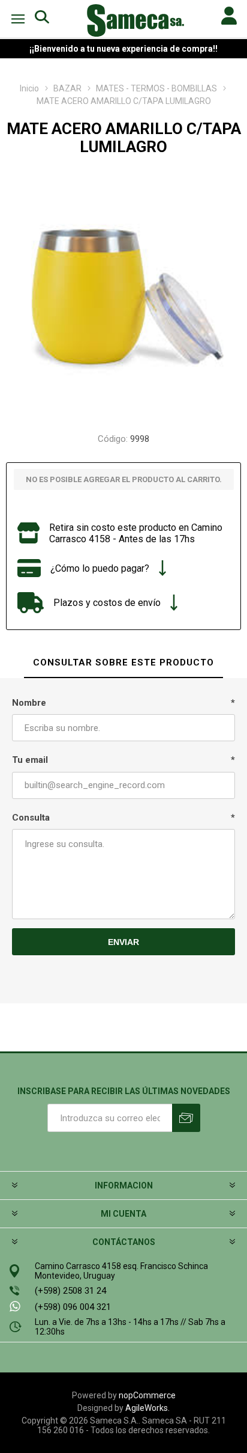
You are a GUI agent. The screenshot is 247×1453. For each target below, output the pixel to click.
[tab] (123, 663)
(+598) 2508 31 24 (70, 1290)
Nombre (29, 702)
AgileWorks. (147, 1408)
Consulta (31, 817)
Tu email (30, 759)
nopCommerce (147, 1395)
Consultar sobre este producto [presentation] (123, 662)
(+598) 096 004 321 (73, 1307)
